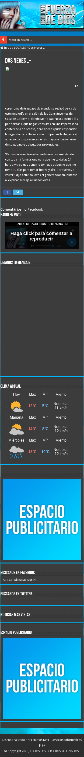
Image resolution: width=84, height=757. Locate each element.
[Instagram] (44, 745)
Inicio (7, 47)
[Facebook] (39, 745)
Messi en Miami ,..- (21, 39)
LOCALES (20, 47)
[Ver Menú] (5, 12)
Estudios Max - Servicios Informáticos (56, 740)
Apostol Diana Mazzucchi (19, 579)
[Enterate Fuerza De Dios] (42, 15)
